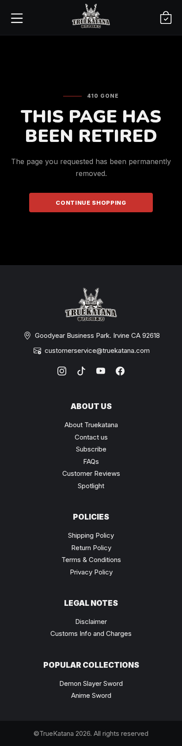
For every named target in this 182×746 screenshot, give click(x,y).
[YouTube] (100, 371)
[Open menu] (16, 17)
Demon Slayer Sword (91, 683)
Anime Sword (91, 695)
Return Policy (91, 547)
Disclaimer (91, 621)
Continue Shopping (91, 202)
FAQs (91, 461)
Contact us (91, 437)
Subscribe (91, 449)
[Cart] (166, 17)
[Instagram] (61, 371)
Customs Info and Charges (91, 633)
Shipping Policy (91, 535)
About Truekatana (91, 425)
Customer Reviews (91, 473)
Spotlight (91, 486)
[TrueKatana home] (91, 17)
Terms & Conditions (91, 559)
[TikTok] (81, 371)
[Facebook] (120, 371)
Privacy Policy (91, 572)
